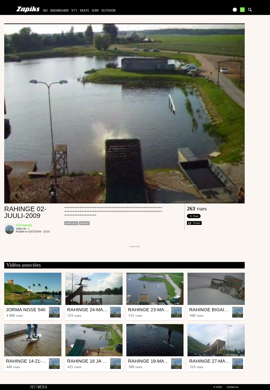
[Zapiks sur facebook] (217, 11)
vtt (74, 10)
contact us (232, 387)
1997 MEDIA (40, 387)
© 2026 (217, 387)
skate (84, 10)
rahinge (84, 223)
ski (45, 10)
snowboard (59, 10)
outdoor (108, 10)
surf (95, 10)
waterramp (71, 223)
